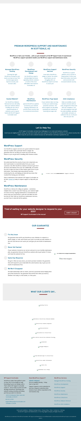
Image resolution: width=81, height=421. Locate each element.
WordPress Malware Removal (62, 401)
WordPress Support (59, 387)
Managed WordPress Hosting (62, 381)
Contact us (11, 179)
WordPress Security (59, 391)
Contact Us (56, 410)
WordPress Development (61, 384)
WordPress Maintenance (61, 394)
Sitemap (62, 410)
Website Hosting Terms (35, 410)
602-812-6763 (9, 399)
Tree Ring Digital (43, 411)
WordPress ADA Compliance (62, 404)
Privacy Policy (45, 410)
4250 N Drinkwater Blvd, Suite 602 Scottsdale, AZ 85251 (14, 396)
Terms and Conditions (22, 410)
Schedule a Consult (10, 403)
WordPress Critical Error (61, 397)
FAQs (51, 410)
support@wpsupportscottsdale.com (15, 401)
